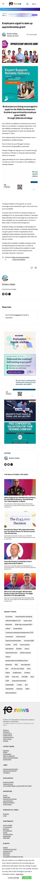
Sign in (34, 4)
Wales (27, 689)
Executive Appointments (10, 769)
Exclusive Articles (8, 782)
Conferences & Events (10, 849)
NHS (6, 668)
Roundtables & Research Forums (13, 856)
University (19, 689)
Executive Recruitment (10, 771)
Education (6, 750)
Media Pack (6, 797)
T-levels (19, 685)
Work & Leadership (9, 756)
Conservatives (17, 628)
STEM (7, 680)
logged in (18, 315)
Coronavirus (9, 636)
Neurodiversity (25, 664)
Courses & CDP (8, 851)
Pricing (5, 795)
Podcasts (6, 814)
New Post (6, 829)
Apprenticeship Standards (23, 616)
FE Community (7, 734)
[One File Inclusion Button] (20, 342)
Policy (29, 668)
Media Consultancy (9, 802)
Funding (7, 644)
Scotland (27, 672)
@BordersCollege (23, 118)
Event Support (7, 804)
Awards (5, 847)
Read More (19, 874)
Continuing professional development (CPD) (19, 632)
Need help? (6, 838)
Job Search (6, 773)
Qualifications (17, 672)
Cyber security (20, 636)
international (9, 648)
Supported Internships (19, 680)
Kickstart (19, 648)
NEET (16, 664)
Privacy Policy (7, 739)
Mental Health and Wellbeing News (16, 660)
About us (6, 730)
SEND (7, 676)
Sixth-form (15, 676)
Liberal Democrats (11, 652)
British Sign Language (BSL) (23, 624)
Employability (7, 754)
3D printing (8, 616)
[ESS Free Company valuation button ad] (20, 433)
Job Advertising (8, 801)
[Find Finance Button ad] (20, 364)
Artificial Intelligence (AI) (13, 620)
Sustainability (9, 685)
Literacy (8, 656)
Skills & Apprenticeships (10, 758)
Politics (7, 672)
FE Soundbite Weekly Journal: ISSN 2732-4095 (17, 786)
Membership (7, 836)
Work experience (10, 693)
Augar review (27, 620)
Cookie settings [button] (13, 878)
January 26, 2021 (12, 36)
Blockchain (8, 624)
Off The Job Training (17, 668)
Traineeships (9, 689)
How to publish (7, 825)
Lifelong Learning (25, 652)
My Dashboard (7, 831)
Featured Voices (8, 784)
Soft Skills (25, 676)
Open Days (6, 855)
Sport (32, 676)
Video (5, 816)
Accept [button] (27, 878)
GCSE (15, 644)
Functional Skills (29, 640)
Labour (27, 648)
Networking (6, 853)
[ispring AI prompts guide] (20, 410)
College (7, 628)
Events (5, 832)
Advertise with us (8, 737)
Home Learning (25, 644)
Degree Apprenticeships (13, 640)
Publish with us (7, 735)
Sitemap (5, 741)
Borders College (12, 33)
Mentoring (8, 664)
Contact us (6, 732)
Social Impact (7, 759)
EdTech (5, 752)
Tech (26, 685)
